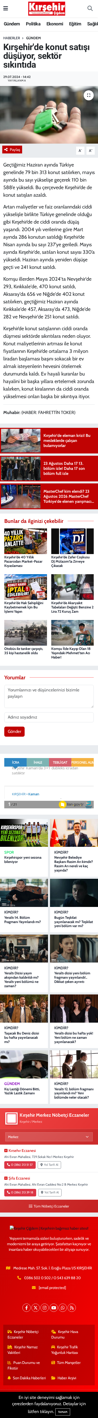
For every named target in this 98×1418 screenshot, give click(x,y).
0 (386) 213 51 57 (22, 1164)
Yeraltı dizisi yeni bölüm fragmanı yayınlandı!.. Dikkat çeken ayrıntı (72, 977)
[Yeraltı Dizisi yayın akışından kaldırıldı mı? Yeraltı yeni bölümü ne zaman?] (24, 949)
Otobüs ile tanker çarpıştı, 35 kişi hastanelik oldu (23, 650)
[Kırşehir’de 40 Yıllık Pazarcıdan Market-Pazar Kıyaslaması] (25, 540)
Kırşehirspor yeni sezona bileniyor (22, 859)
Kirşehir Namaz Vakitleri (23, 1350)
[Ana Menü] (5, 8)
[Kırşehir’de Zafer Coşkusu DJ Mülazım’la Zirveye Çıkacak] (72, 540)
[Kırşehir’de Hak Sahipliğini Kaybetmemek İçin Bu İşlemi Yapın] (25, 586)
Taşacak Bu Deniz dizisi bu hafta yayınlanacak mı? (21, 1037)
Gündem (12, 23)
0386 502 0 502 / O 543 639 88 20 (52, 1278)
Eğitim (75, 23)
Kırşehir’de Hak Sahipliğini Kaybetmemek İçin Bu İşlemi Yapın (23, 607)
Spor (9, 852)
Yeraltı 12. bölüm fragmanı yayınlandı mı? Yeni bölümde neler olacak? (73, 1093)
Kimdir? (61, 852)
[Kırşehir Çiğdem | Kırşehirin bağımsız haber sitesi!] (47, 8)
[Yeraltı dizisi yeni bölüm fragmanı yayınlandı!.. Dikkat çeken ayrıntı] (74, 949)
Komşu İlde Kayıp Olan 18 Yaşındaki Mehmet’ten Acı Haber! (70, 652)
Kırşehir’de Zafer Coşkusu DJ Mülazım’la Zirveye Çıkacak (70, 561)
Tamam (62, 1412)
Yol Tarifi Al (51, 1164)
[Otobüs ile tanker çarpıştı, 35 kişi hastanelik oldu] (25, 632)
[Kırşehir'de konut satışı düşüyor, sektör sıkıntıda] (49, 115)
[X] (35, 1308)
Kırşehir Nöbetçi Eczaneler (23, 1334)
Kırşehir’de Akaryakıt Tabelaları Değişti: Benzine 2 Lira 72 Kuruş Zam (72, 607)
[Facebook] (26, 1308)
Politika (33, 23)
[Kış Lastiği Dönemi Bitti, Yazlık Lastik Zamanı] (24, 1064)
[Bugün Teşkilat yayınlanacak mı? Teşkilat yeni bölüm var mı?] (74, 893)
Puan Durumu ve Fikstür (24, 1365)
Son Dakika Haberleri (29, 1378)
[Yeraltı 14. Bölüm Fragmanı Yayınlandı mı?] (24, 893)
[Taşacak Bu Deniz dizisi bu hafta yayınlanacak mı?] (24, 1008)
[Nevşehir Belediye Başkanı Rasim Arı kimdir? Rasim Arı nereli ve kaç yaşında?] (74, 833)
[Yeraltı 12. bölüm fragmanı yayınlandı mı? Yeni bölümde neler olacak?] (74, 1064)
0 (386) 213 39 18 (22, 1192)
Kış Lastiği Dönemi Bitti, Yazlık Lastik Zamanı (22, 1091)
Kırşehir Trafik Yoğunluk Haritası (64, 1350)
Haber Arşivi (67, 1378)
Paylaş (15, 149)
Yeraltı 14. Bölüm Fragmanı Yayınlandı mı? (22, 919)
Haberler (11, 38)
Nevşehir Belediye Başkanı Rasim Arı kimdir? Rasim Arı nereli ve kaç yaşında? (73, 863)
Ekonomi (54, 23)
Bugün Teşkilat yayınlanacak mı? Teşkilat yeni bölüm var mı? (73, 921)
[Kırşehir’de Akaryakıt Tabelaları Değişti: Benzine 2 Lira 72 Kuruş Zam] (72, 586)
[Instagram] (44, 1308)
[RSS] (72, 1308)
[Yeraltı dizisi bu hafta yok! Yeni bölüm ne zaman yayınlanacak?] (74, 1008)
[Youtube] (54, 1308)
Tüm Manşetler (69, 1362)
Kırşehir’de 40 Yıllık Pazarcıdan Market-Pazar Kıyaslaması (23, 561)
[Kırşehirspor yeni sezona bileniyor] (24, 833)
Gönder (14, 731)
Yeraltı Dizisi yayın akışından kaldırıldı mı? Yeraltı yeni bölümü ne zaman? (21, 979)
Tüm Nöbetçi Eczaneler (51, 1206)
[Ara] (90, 9)
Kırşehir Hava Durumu (64, 1334)
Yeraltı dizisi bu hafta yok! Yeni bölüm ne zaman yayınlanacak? (73, 1037)
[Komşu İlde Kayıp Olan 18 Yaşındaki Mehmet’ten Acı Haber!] (72, 632)
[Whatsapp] (63, 1308)
